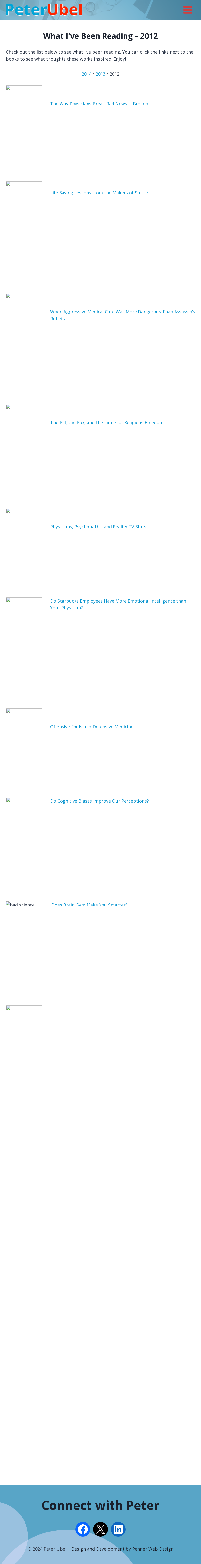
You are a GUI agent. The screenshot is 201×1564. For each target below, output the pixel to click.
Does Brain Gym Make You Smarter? (88, 905)
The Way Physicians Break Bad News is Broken (99, 104)
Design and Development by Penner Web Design (122, 1549)
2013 (100, 74)
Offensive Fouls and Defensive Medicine (91, 727)
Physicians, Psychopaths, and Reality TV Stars (98, 526)
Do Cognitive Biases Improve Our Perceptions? (99, 801)
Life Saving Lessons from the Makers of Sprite (99, 192)
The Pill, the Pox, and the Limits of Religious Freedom (106, 422)
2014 (86, 74)
